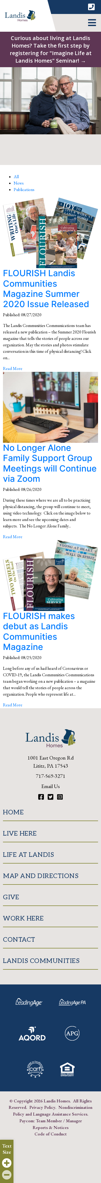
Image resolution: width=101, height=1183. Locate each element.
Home (13, 812)
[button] (92, 23)
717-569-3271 (50, 775)
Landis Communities (41, 961)
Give (11, 897)
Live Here (20, 833)
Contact (19, 940)
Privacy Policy (42, 1107)
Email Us (50, 786)
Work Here (23, 918)
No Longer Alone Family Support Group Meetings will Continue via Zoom (50, 463)
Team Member (49, 1121)
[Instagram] (60, 797)
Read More (12, 368)
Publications (24, 189)
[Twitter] (51, 797)
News (19, 183)
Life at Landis (28, 855)
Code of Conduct (50, 1134)
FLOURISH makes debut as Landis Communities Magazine (39, 631)
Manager (74, 1121)
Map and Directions (40, 876)
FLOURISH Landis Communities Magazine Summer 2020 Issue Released (46, 288)
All (16, 176)
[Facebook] (41, 797)
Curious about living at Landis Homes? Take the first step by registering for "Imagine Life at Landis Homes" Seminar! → (51, 49)
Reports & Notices (50, 1127)
